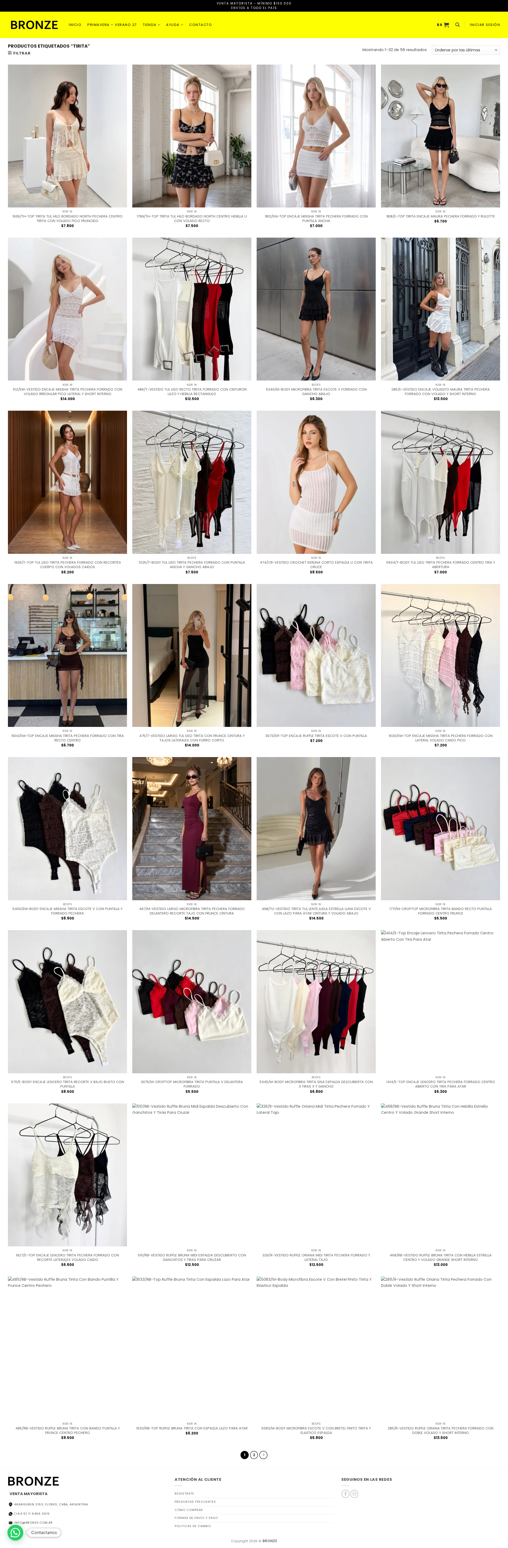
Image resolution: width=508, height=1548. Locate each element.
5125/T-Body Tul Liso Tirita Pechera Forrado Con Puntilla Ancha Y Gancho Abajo (192, 564)
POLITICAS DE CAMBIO (193, 1526)
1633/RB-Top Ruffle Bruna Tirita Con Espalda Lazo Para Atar (192, 1428)
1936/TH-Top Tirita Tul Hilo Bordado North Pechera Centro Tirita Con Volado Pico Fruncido (67, 218)
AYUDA (173, 24)
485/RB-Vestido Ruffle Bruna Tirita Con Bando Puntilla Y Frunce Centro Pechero (67, 1430)
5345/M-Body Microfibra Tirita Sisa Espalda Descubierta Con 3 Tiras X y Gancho (316, 1084)
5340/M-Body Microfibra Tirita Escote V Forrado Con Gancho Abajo (316, 391)
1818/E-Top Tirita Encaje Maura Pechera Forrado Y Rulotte (440, 216)
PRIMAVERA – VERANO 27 (112, 24)
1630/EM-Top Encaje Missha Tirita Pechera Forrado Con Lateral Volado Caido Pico (441, 738)
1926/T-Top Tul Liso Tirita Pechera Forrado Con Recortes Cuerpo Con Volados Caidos (67, 564)
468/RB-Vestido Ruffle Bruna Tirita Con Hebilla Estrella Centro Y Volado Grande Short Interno (441, 1257)
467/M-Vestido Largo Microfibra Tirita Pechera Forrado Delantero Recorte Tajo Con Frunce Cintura (192, 911)
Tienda (150, 24)
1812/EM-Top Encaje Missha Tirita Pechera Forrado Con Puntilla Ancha (316, 218)
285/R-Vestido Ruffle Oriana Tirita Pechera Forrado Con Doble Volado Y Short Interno (440, 1430)
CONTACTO (200, 24)
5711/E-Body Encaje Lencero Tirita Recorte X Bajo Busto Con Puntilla (67, 1084)
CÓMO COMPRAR (189, 1510)
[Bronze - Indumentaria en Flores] (34, 24)
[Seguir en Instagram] (354, 1494)
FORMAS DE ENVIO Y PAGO (196, 1518)
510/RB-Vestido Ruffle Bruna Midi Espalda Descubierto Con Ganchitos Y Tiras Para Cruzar (192, 1257)
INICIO (75, 24)
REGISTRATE (184, 1493)
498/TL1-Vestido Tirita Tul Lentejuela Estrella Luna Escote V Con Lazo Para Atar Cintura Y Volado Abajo (316, 911)
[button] (443, 25)
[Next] (263, 1455)
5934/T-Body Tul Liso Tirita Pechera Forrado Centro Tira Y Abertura (440, 564)
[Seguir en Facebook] (346, 1494)
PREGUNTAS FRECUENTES (195, 1502)
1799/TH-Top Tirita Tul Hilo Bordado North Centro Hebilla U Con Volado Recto (192, 218)
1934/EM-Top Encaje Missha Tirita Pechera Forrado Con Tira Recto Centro (67, 738)
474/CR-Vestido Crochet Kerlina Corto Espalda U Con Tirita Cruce (316, 564)
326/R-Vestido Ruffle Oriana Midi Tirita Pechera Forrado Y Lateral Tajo (316, 1257)
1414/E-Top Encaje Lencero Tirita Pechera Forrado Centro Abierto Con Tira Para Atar (440, 1084)
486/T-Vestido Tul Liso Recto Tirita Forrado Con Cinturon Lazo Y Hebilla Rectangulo (192, 391)
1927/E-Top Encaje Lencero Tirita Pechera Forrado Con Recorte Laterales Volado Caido (67, 1257)
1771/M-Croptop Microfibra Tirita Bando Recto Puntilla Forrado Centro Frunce (440, 911)
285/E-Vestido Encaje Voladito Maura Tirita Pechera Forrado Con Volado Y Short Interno (440, 391)
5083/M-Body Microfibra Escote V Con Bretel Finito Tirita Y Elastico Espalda (316, 1430)
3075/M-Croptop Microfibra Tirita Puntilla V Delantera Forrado (192, 1084)
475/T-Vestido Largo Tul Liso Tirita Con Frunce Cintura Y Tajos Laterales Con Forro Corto (192, 738)
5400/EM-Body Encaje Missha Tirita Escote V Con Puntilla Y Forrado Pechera (67, 911)
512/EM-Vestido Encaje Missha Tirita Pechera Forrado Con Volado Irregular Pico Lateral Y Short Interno (67, 391)
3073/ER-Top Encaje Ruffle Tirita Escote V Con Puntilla (316, 736)
